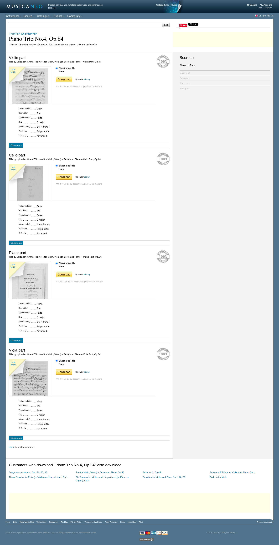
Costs (122, 522)
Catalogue (43, 16)
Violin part (185, 73)
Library (87, 79)
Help (15, 522)
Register (268, 8)
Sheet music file (67, 68)
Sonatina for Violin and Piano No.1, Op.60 (164, 477)
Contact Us (53, 522)
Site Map (64, 522)
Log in (11, 447)
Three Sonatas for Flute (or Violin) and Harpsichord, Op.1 (38, 477)
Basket (253, 5)
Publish (58, 16)
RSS (141, 522)
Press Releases (111, 522)
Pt (272, 16)
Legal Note (132, 522)
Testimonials (41, 522)
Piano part (185, 83)
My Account (266, 5)
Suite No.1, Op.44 (152, 472)
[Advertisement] (223, 39)
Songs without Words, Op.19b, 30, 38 (28, 472)
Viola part (184, 88)
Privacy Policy (76, 522)
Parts (192, 65)
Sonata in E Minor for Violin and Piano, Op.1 (232, 472)
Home (8, 522)
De (264, 16)
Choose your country (265, 522)
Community (73, 16)
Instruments (12, 16)
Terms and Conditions (93, 522)
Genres (28, 16)
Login (260, 8)
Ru (268, 16)
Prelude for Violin (218, 477)
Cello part (184, 78)
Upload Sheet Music (166, 5)
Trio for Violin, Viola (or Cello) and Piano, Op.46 (100, 472)
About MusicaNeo (27, 522)
